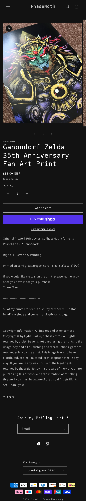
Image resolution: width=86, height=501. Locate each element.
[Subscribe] (64, 429)
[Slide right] (51, 134)
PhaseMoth (36, 499)
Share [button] (10, 396)
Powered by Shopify (53, 499)
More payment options (43, 228)
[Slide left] (34, 134)
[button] (8, 6)
